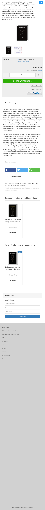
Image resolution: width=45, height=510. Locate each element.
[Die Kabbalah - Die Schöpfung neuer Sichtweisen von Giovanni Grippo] (22, 29)
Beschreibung (10, 102)
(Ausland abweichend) (23, 61)
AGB (3, 338)
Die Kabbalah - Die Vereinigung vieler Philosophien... (13, 222)
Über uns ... (5, 359)
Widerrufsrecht (6, 355)
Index (3, 345)
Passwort (7, 308)
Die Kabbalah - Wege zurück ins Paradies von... (13, 268)
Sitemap (4, 352)
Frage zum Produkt (36, 89)
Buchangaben (10, 162)
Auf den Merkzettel (36, 86)
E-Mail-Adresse (9, 300)
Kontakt (4, 348)
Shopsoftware (16, 507)
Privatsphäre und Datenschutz (10, 334)
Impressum (5, 341)
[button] (10, 170)
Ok (41, 2)
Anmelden (14, 190)
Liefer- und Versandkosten (9, 331)
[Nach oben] (39, 506)
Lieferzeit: (6, 59)
